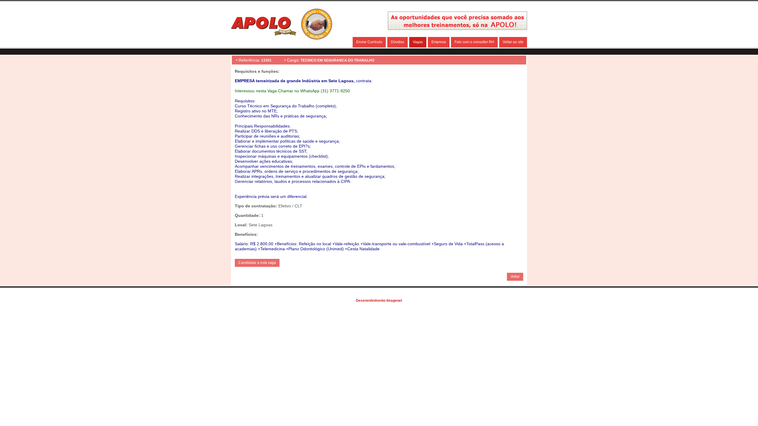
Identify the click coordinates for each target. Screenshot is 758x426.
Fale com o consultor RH (474, 42)
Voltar (515, 277)
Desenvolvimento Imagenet (379, 300)
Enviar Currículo (369, 42)
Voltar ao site (513, 42)
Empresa (438, 42)
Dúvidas (397, 42)
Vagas (418, 42)
